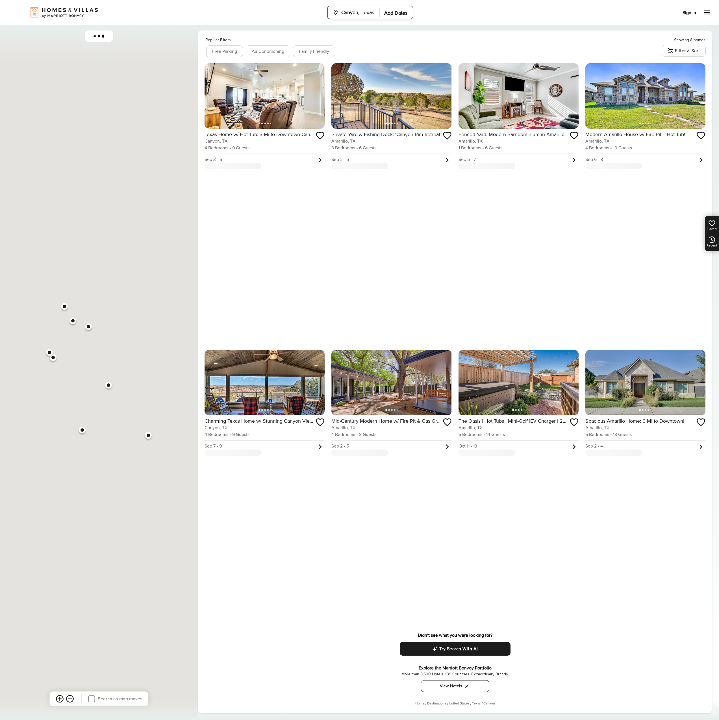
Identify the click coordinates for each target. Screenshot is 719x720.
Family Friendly (314, 51)
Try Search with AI (458, 649)
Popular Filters (218, 40)
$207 (88, 326)
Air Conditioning (268, 51)
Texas (476, 703)
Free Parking (224, 51)
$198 (49, 352)
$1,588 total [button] (243, 453)
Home (420, 703)
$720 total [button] (242, 166)
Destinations (436, 703)
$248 (82, 429)
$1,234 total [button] (370, 453)
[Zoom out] (70, 698)
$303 (73, 320)
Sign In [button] (689, 13)
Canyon (489, 703)
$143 (53, 357)
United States (459, 703)
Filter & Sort (687, 51)
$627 (148, 435)
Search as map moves (120, 699)
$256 (64, 306)
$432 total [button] (495, 166)
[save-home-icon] (320, 135)
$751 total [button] (495, 453)
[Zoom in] (59, 698)
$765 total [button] (623, 453)
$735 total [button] (622, 166)
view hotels (451, 686)
